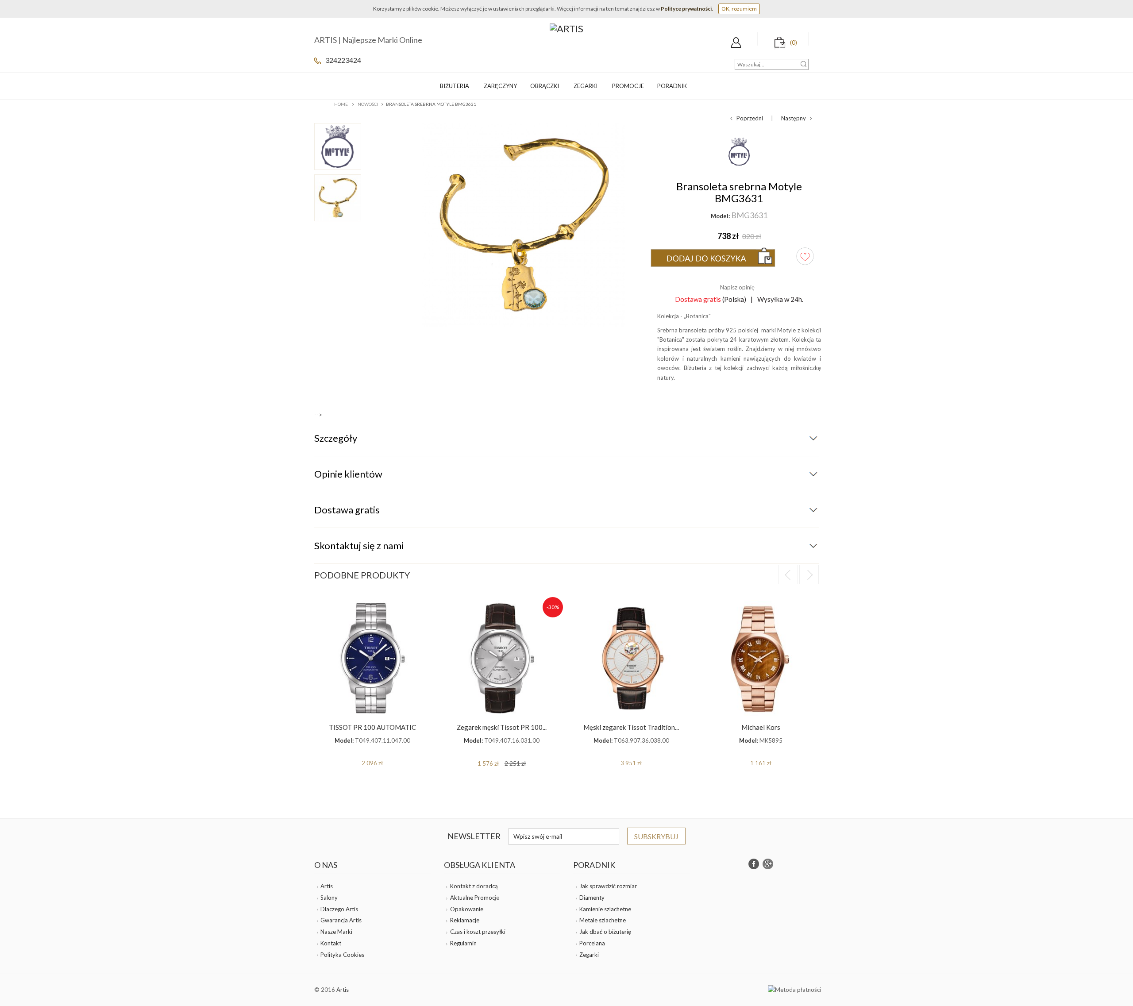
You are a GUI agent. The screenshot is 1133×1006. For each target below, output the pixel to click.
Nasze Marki (336, 931)
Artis (326, 886)
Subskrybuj (656, 836)
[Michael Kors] (761, 658)
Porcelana (592, 943)
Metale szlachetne (602, 920)
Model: (720, 216)
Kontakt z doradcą (474, 886)
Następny (795, 118)
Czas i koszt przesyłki (477, 931)
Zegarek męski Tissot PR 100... (502, 727)
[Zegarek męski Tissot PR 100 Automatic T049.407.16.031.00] (502, 658)
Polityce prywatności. (687, 8)
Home (341, 104)
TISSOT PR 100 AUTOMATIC (372, 727)
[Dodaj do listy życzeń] (805, 256)
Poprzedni (747, 118)
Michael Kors (760, 727)
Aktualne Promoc (472, 897)
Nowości (368, 104)
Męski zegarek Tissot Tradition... (631, 727)
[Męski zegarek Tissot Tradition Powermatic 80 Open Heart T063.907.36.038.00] (631, 658)
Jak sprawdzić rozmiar (608, 886)
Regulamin (463, 943)
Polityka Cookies (342, 954)
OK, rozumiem (739, 8)
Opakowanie (466, 909)
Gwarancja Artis (341, 920)
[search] (803, 64)
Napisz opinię (737, 287)
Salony (329, 897)
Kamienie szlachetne (605, 909)
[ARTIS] (566, 28)
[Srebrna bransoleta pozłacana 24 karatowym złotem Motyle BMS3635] (350, 146)
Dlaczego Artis (339, 909)
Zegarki (589, 954)
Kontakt (330, 943)
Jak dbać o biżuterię (605, 931)
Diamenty (592, 897)
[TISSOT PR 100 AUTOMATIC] (372, 658)
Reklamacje (464, 920)
